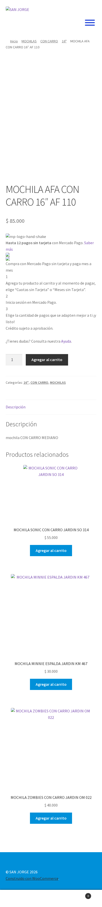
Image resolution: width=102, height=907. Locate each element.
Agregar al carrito (46, 359)
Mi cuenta (17, 898)
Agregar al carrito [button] (51, 550)
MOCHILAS (29, 41)
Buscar (51, 898)
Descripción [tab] (16, 406)
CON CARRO (49, 41)
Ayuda (66, 341)
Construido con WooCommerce (32, 878)
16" (64, 41)
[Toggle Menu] (90, 23)
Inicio (14, 41)
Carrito (78, 894)
